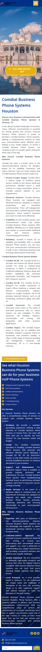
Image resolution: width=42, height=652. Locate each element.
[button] (35, 3)
